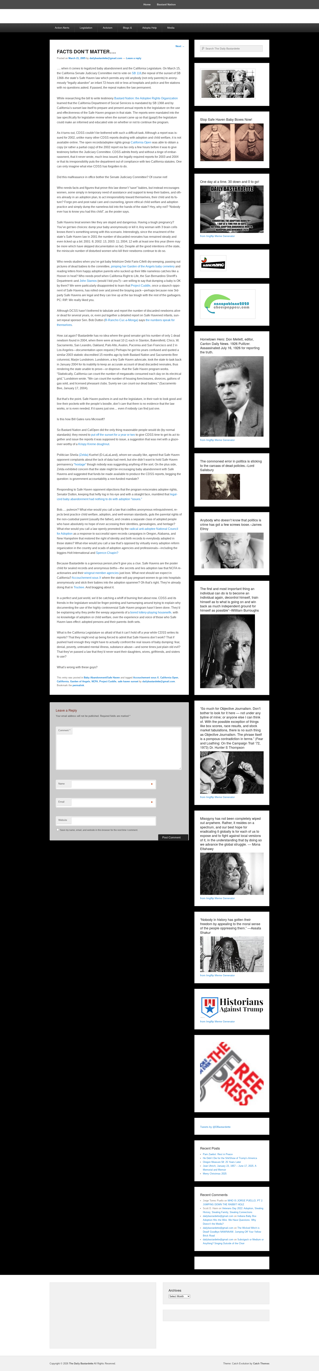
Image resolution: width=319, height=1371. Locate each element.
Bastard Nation (166, 4)
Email (61, 801)
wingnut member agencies (101, 572)
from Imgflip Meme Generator (217, 236)
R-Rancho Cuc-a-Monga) (122, 320)
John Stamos (88, 280)
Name (61, 783)
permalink (78, 685)
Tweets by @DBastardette (215, 1126)
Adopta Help (149, 27)
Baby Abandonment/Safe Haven (102, 677)
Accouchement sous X (86, 577)
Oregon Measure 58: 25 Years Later (222, 1162)
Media (170, 27)
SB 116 (136, 73)
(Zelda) (83, 454)
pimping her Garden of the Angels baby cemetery (142, 266)
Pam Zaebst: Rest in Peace (218, 1154)
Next (180, 46)
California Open (141, 142)
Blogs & (127, 27)
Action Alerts (62, 27)
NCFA (95, 681)
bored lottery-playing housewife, (151, 612)
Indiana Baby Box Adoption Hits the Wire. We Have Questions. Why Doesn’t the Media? (229, 1220)
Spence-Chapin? (107, 552)
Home (147, 4)
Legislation (86, 27)
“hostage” (80, 464)
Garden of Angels (80, 681)
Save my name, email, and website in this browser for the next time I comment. (99, 830)
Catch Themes (261, 1363)
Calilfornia (63, 681)
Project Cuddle (140, 285)
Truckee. (79, 587)
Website (62, 820)
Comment (64, 730)
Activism (107, 27)
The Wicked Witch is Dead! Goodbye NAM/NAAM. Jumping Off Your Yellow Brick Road (232, 1231)
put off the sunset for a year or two (113, 434)
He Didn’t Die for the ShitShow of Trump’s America (230, 1158)
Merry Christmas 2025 (215, 1173)
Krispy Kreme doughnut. (94, 444)
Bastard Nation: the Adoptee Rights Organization (146, 98)
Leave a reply (133, 58)
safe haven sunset (128, 681)
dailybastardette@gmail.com (106, 58)
